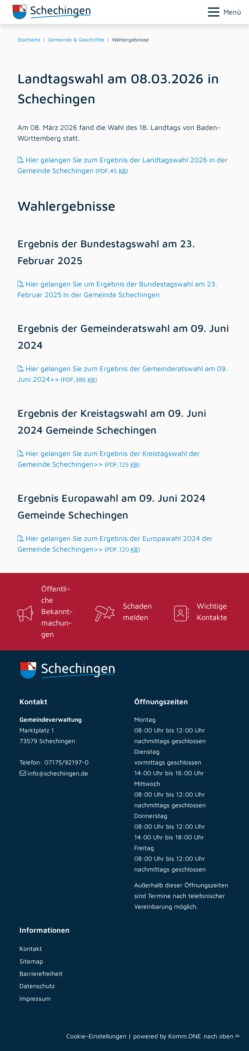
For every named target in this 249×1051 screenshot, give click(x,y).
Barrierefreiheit (41, 973)
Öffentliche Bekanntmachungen (57, 611)
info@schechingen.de (58, 773)
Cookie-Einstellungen (96, 1036)
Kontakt (30, 948)
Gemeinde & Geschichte (76, 39)
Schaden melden (137, 611)
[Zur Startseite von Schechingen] (86, 12)
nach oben (219, 1036)
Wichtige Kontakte (212, 611)
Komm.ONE (184, 1036)
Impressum (35, 998)
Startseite (29, 39)
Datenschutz (37, 985)
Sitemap (31, 961)
